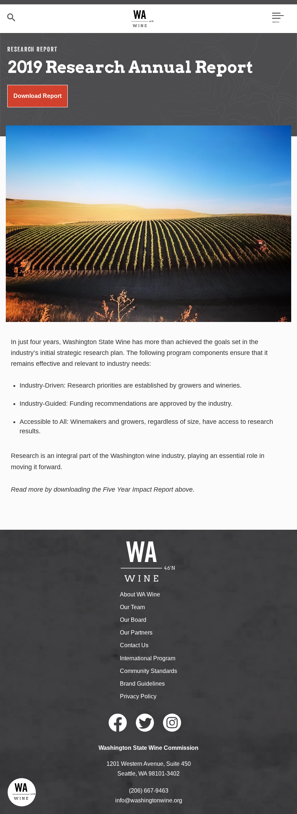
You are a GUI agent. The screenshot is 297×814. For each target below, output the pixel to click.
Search (11, 17)
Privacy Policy (138, 696)
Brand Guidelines (142, 684)
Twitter (145, 723)
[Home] (142, 18)
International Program (147, 658)
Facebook (118, 723)
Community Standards (148, 671)
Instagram (172, 723)
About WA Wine (140, 594)
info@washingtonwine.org (148, 800)
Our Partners (136, 632)
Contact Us (134, 645)
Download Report (37, 96)
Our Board (133, 620)
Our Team (132, 607)
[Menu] (278, 18)
